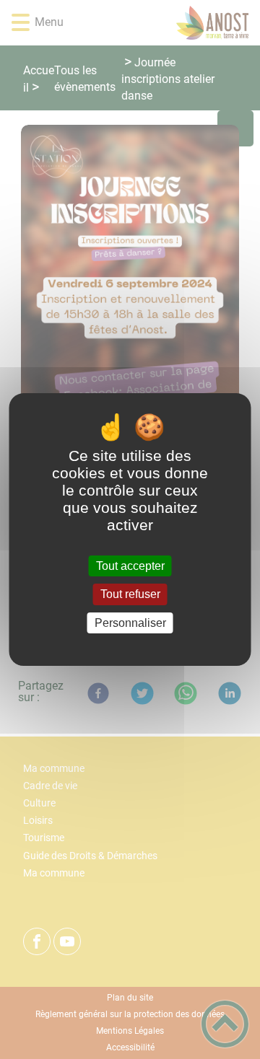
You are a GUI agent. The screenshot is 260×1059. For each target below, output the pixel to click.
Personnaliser (130, 623)
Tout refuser (130, 595)
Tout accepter (130, 566)
